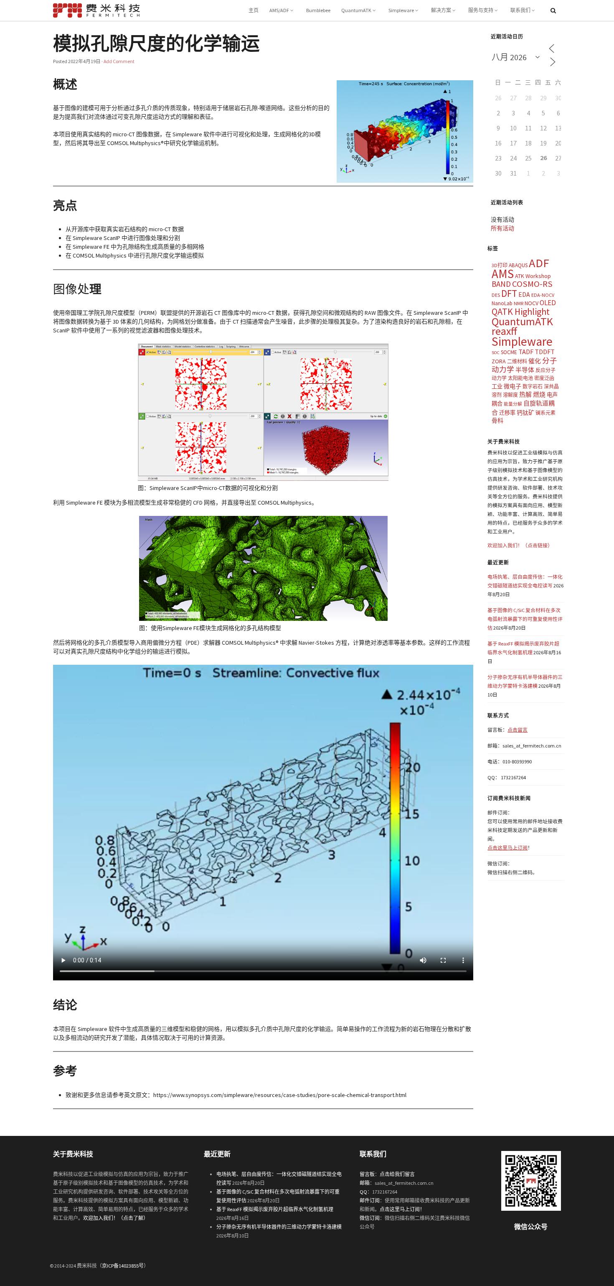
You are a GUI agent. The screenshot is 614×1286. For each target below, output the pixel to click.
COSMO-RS (532, 283)
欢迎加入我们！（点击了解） (115, 1218)
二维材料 (517, 361)
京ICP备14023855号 (123, 1266)
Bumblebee (318, 10)
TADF (525, 351)
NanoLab (502, 303)
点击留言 (517, 730)
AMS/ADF (279, 10)
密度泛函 (544, 378)
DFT (509, 293)
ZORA (499, 361)
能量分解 (513, 404)
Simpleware (401, 10)
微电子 (512, 386)
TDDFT (545, 351)
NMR (518, 303)
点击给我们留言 (397, 1174)
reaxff (504, 331)
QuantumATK (356, 10)
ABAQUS (518, 265)
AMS (503, 273)
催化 (534, 361)
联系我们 (520, 10)
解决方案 (441, 10)
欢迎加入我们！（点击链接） (520, 545)
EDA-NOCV (542, 295)
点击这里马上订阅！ (402, 1209)
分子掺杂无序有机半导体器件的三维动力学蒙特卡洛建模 (279, 1227)
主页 (254, 10)
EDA (524, 295)
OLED (548, 302)
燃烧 (539, 394)
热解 (525, 394)
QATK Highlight (521, 311)
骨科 (497, 420)
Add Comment (119, 61)
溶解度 (510, 395)
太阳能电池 (520, 378)
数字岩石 (533, 386)
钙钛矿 (525, 412)
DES (496, 295)
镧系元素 (545, 413)
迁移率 (507, 412)
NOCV (531, 303)
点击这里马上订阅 (507, 848)
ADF (539, 262)
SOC (496, 352)
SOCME (509, 352)
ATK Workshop (533, 276)
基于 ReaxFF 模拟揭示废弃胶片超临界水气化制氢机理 (274, 1209)
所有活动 (502, 228)
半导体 (524, 370)
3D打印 (499, 265)
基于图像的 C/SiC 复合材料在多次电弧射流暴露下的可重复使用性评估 (525, 619)
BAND (501, 284)
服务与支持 (480, 10)
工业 (497, 386)
